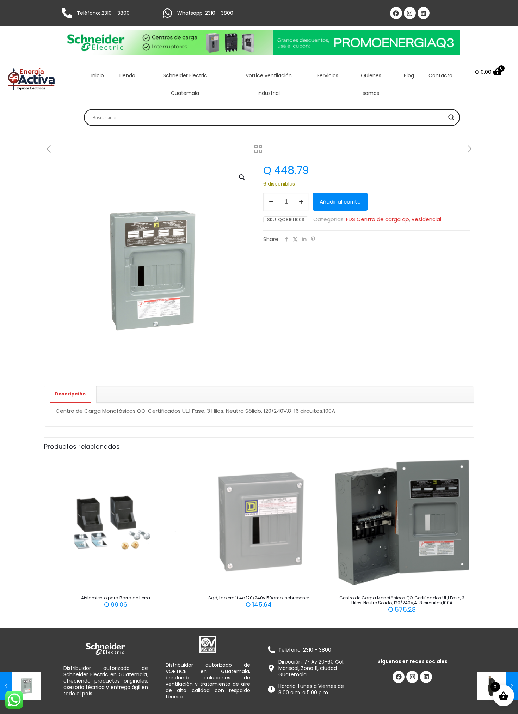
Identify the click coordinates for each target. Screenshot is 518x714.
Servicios (327, 75)
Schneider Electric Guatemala (185, 84)
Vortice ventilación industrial (269, 84)
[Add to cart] (173, 465)
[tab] (70, 394)
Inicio (97, 75)
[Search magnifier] (451, 117)
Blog (409, 75)
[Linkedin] (424, 13)
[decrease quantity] (271, 201)
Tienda (126, 75)
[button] (242, 177)
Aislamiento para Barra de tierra (115, 598)
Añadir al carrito (340, 201)
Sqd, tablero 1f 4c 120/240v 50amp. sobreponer (258, 598)
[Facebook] (396, 13)
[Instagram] (410, 13)
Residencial (426, 219)
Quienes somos (371, 84)
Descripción (70, 394)
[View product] (173, 480)
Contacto (440, 75)
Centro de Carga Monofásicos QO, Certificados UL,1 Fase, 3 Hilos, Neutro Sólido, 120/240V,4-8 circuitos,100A (401, 600)
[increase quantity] (301, 201)
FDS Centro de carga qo (377, 219)
